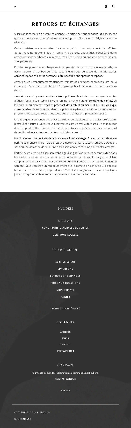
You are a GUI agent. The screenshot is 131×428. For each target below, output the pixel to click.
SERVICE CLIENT (65, 261)
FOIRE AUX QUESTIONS (65, 282)
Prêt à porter (65, 350)
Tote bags (65, 344)
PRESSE (65, 390)
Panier (65, 296)
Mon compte (65, 289)
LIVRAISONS (65, 268)
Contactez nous (65, 378)
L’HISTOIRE (65, 220)
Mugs (65, 338)
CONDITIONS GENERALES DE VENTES (65, 227)
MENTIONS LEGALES (65, 234)
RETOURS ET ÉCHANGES (65, 275)
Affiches (65, 331)
